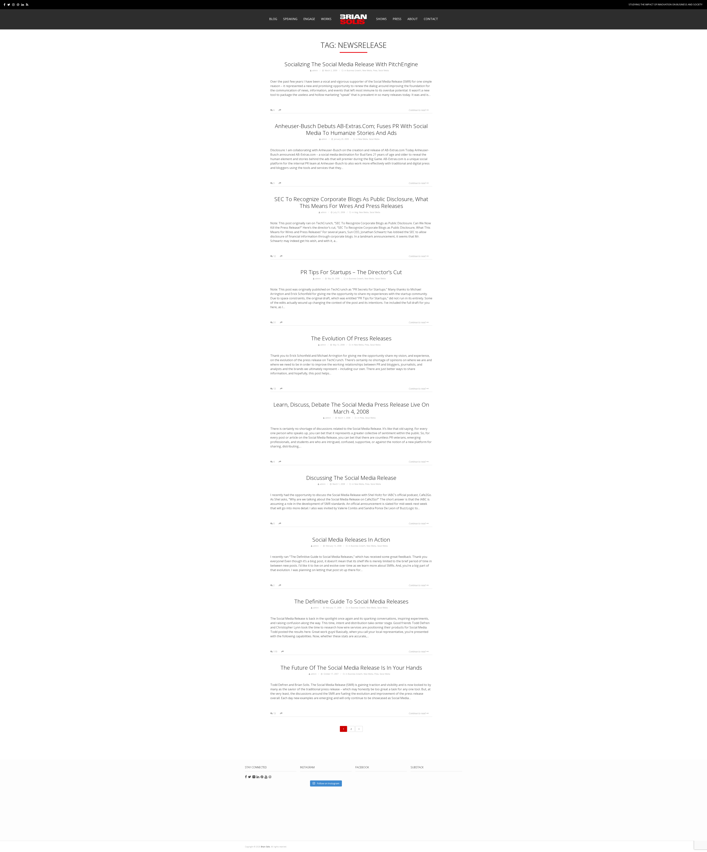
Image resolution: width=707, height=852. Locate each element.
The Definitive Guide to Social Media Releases (351, 601)
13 (274, 388)
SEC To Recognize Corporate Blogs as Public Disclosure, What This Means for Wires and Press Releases (351, 202)
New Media (367, 70)
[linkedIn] (22, 5)
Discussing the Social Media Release (351, 477)
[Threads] (18, 5)
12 (274, 256)
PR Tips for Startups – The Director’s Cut (351, 272)
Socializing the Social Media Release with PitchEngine (351, 64)
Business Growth (354, 70)
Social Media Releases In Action (351, 539)
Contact (431, 19)
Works (326, 19)
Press (397, 19)
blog (356, 212)
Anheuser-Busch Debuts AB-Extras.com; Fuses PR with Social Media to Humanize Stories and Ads (351, 129)
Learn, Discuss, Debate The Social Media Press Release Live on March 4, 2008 (351, 408)
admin (315, 70)
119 (275, 651)
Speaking (290, 19)
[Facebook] (4, 5)
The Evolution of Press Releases (351, 338)
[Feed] (27, 5)
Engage (309, 19)
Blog (273, 19)
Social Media (383, 70)
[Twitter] (8, 5)
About (412, 19)
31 (274, 322)
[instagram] (13, 5)
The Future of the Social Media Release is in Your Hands (351, 667)
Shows (381, 19)
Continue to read (417, 110)
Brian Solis (353, 19)
